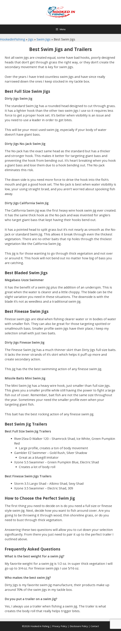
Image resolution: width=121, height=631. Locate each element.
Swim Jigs (44, 39)
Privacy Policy (59, 626)
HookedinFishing (12, 39)
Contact (95, 626)
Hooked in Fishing (39, 626)
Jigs (30, 39)
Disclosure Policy (79, 626)
